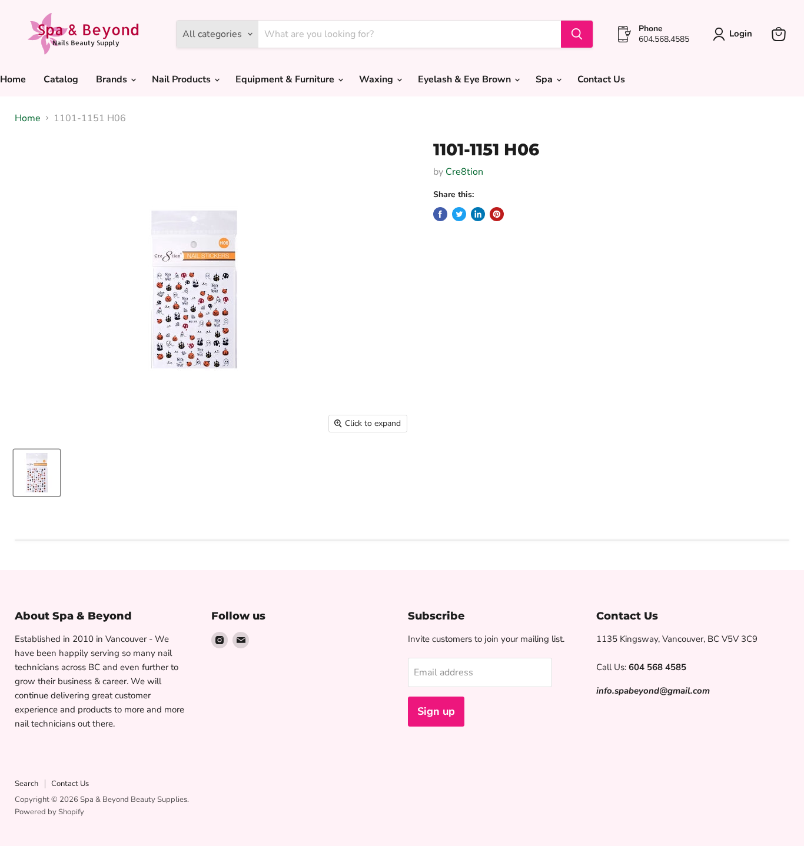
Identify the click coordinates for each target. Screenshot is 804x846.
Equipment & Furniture (286, 79)
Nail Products (182, 79)
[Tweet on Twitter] (459, 214)
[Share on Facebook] (440, 214)
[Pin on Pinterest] (497, 214)
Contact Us (601, 79)
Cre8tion (464, 171)
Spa (545, 79)
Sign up (436, 711)
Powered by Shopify (49, 812)
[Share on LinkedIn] (478, 214)
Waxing (377, 79)
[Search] (577, 34)
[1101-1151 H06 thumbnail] (37, 472)
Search (26, 783)
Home (28, 118)
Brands (112, 79)
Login (740, 33)
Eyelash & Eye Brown (465, 79)
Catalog (61, 79)
